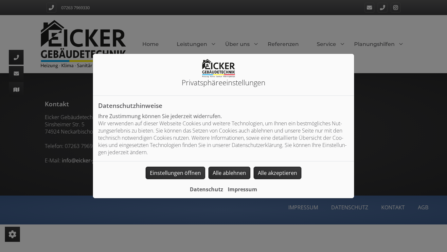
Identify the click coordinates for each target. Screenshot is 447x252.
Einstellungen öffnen (175, 173)
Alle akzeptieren (277, 173)
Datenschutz (206, 189)
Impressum (242, 189)
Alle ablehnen (229, 173)
